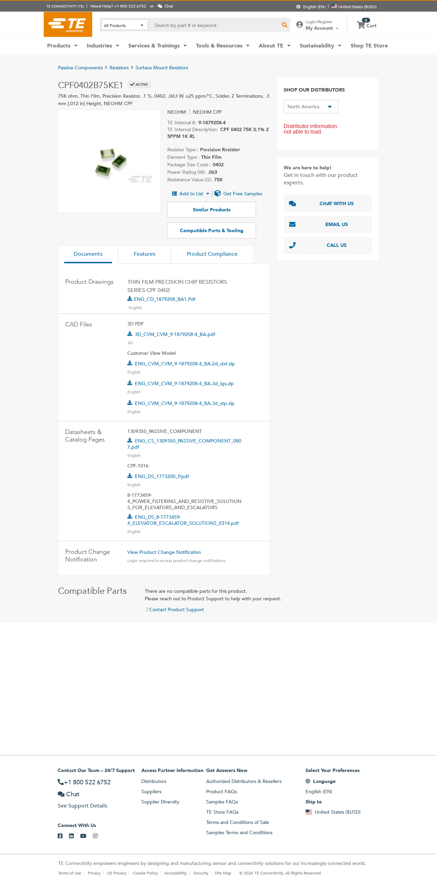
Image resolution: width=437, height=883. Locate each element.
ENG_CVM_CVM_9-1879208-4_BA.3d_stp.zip (185, 403)
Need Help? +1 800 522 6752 (118, 6)
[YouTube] (86, 836)
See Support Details (82, 805)
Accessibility (175, 872)
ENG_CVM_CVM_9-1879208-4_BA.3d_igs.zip (184, 383)
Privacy (94, 872)
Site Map (223, 872)
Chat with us (337, 203)
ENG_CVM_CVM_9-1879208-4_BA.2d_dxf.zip (185, 364)
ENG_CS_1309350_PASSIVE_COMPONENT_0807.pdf (184, 444)
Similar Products (211, 210)
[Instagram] (98, 836)
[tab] (88, 255)
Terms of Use (69, 872)
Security (200, 872)
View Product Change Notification (164, 552)
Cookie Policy (145, 872)
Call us (337, 245)
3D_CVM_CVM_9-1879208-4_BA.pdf (175, 334)
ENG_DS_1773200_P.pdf (162, 476)
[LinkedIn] (74, 836)
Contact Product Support (176, 609)
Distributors (153, 781)
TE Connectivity (68, 24)
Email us (336, 224)
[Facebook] (63, 836)
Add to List (191, 194)
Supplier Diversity (160, 802)
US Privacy (116, 872)
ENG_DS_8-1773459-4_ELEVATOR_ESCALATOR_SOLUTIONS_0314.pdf (183, 520)
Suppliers (151, 791)
